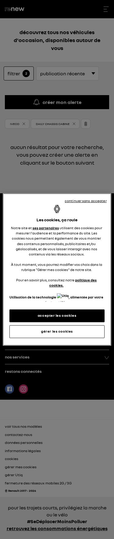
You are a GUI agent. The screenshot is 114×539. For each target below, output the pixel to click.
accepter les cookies (57, 315)
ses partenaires (46, 228)
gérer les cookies (57, 331)
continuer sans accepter (86, 201)
